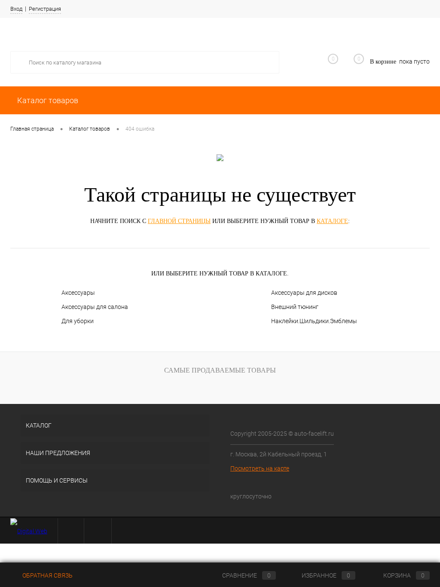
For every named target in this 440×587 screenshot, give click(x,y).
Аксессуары (78, 292)
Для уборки (77, 321)
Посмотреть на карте (259, 468)
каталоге (332, 221)
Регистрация (45, 9)
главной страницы (179, 221)
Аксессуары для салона (94, 306)
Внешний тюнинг (294, 306)
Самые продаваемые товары (220, 370)
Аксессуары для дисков (304, 292)
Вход (16, 9)
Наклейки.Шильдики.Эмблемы (314, 321)
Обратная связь (47, 575)
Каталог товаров (46, 100)
